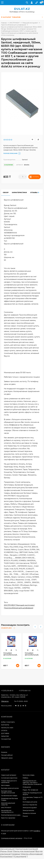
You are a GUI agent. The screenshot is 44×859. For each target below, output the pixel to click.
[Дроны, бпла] (6, 851)
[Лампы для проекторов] (24, 851)
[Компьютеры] (6, 856)
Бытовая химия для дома (10, 788)
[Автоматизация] (7, 849)
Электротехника (28, 810)
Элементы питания (29, 813)
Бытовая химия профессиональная (8, 792)
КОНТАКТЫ (5, 725)
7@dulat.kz (5, 701)
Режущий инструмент (30, 23)
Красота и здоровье (8, 818)
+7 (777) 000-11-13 (24, 690)
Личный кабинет (7, 755)
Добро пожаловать (8, 722)
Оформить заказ (7, 758)
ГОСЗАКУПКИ (6, 739)
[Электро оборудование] (32, 854)
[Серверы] (15, 854)
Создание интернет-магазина (11, 838)
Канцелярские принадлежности (7, 811)
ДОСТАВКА (5, 733)
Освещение (27, 787)
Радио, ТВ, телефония (30, 790)
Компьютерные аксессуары (10, 815)
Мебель (25, 778)
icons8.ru (37, 831)
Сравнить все (6, 628)
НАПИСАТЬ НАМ (7, 728)
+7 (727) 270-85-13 (7, 690)
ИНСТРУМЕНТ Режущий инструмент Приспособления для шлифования (19, 606)
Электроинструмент (30, 807)
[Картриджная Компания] (26, 849)
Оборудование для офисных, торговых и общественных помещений (32, 782)
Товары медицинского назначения (9, 781)
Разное (25, 816)
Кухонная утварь (28, 775)
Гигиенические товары (9, 795)
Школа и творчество (30, 805)
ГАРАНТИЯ (5, 736)
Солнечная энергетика (9, 778)
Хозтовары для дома (30, 802)
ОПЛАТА (4, 730)
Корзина (4, 752)
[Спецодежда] (20, 856)
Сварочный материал (8, 775)
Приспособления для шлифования (13, 25)
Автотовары (5, 785)
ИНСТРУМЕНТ (14, 23)
